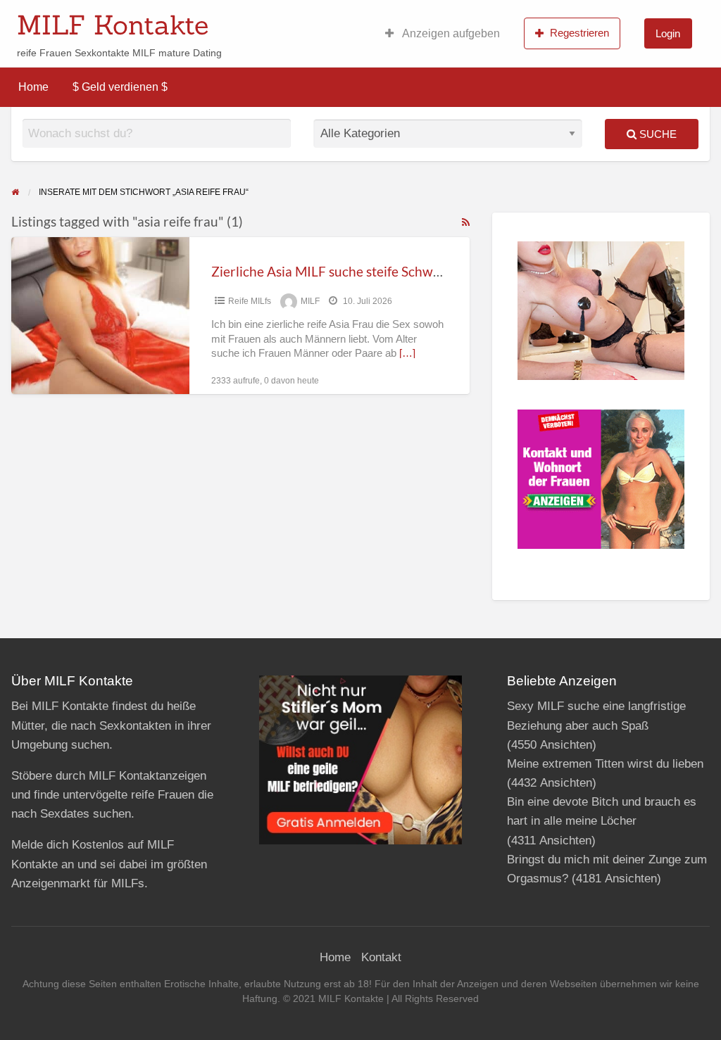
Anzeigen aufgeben (450, 33)
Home (33, 87)
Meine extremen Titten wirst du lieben (605, 764)
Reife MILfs (249, 301)
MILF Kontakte (112, 25)
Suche (657, 134)
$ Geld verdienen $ (120, 87)
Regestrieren (579, 33)
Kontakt (381, 957)
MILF (310, 301)
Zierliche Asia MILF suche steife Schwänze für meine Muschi (389, 271)
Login (668, 33)
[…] (407, 353)
